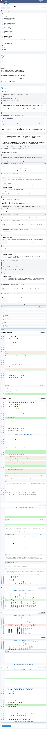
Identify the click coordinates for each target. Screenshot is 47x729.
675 (3, 189)
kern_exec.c (6, 316)
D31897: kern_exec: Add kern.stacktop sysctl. (25, 206)
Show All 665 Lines (24, 507)
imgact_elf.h (6, 320)
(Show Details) (24, 148)
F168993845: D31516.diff (8, 26)
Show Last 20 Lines (30, 502)
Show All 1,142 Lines (24, 401)
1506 (4, 224)
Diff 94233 (19, 146)
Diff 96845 (19, 229)
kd (4, 47)
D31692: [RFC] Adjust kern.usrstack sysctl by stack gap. (26, 157)
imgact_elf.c (6, 315)
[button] (46, 1)
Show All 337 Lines (24, 669)
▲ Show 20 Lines (17, 434)
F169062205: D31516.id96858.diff (9, 18)
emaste (4, 57)
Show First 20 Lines (17, 335)
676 (3, 239)
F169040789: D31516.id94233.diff (9, 20)
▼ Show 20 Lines (30, 335)
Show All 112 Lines (24, 590)
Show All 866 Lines (23, 585)
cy (3, 61)
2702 (4, 177)
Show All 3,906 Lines (23, 688)
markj (5, 49)
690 (3, 288)
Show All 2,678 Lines (24, 335)
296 (3, 193)
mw (3, 56)
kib (3, 58)
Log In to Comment (6, 726)
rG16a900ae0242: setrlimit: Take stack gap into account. (11, 64)
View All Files (23, 39)
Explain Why (8, 266)
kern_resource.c (7, 318)
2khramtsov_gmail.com (8, 43)
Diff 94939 (19, 197)
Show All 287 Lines (24, 640)
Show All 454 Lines (23, 502)
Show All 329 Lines (23, 434)
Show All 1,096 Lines (23, 721)
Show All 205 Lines (23, 634)
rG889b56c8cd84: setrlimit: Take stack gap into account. (11, 65)
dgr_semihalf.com (10, 11)
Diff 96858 (19, 246)
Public (8, 7)
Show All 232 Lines (23, 664)
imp (3, 60)
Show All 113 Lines (24, 615)
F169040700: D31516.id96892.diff (9, 23)
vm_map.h (6, 325)
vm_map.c (6, 326)
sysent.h (5, 322)
